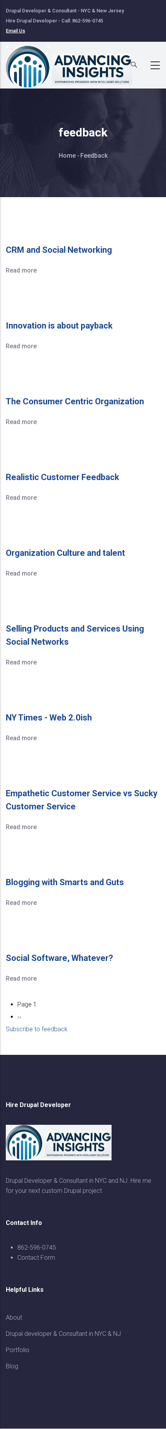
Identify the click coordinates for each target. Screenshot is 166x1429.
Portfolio (17, 1350)
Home (67, 155)
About (14, 1317)
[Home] (73, 63)
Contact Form (36, 1257)
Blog (12, 1366)
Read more (21, 270)
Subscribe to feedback (37, 1029)
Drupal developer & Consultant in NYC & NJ (63, 1333)
